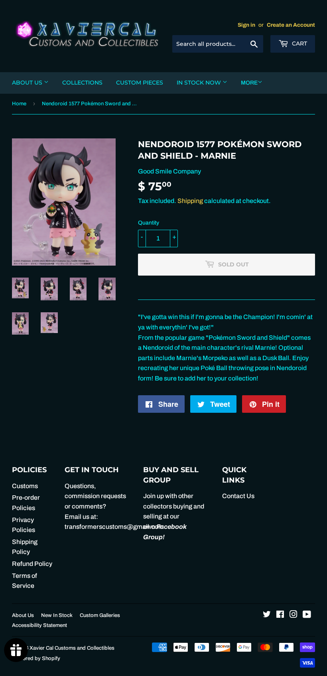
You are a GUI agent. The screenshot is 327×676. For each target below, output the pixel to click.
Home (19, 103)
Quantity (148, 223)
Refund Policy (32, 563)
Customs (25, 486)
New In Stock (57, 615)
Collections (82, 82)
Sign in (246, 25)
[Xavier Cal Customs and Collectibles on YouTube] (307, 615)
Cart (298, 43)
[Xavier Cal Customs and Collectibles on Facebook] (280, 615)
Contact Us (238, 496)
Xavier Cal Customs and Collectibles (72, 648)
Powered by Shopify (36, 658)
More (249, 83)
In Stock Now (200, 82)
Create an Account (291, 25)
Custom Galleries (100, 615)
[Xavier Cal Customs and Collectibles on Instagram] (293, 615)
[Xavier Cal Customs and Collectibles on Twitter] (267, 615)
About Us (28, 82)
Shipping (190, 200)
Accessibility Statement (39, 625)
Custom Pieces (139, 82)
